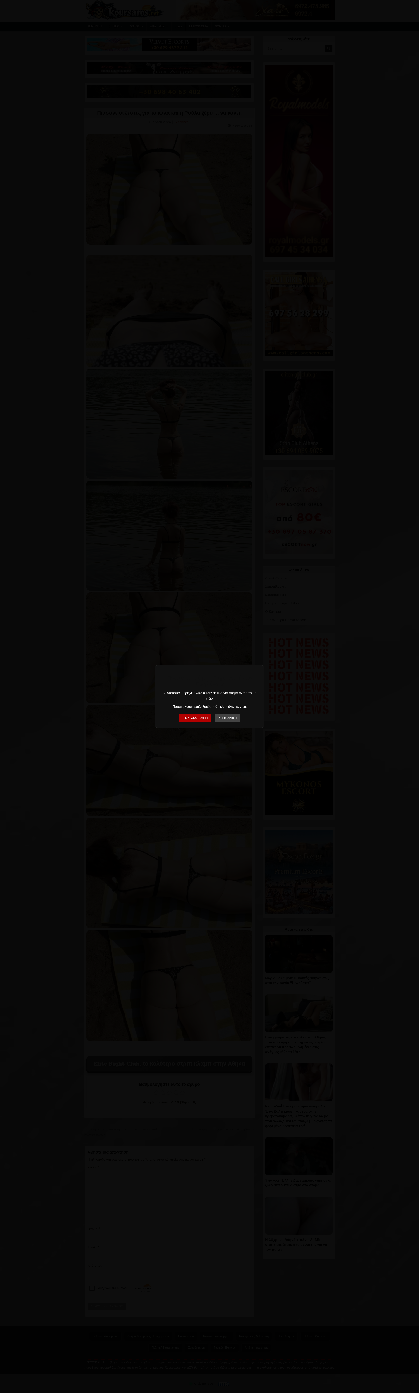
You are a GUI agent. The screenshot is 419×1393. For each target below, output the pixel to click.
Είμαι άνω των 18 (195, 718)
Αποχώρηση (228, 718)
